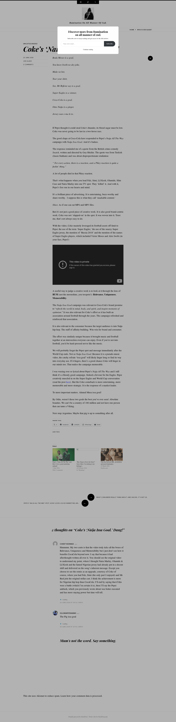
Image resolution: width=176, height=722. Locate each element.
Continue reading (88, 49)
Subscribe (109, 44)
